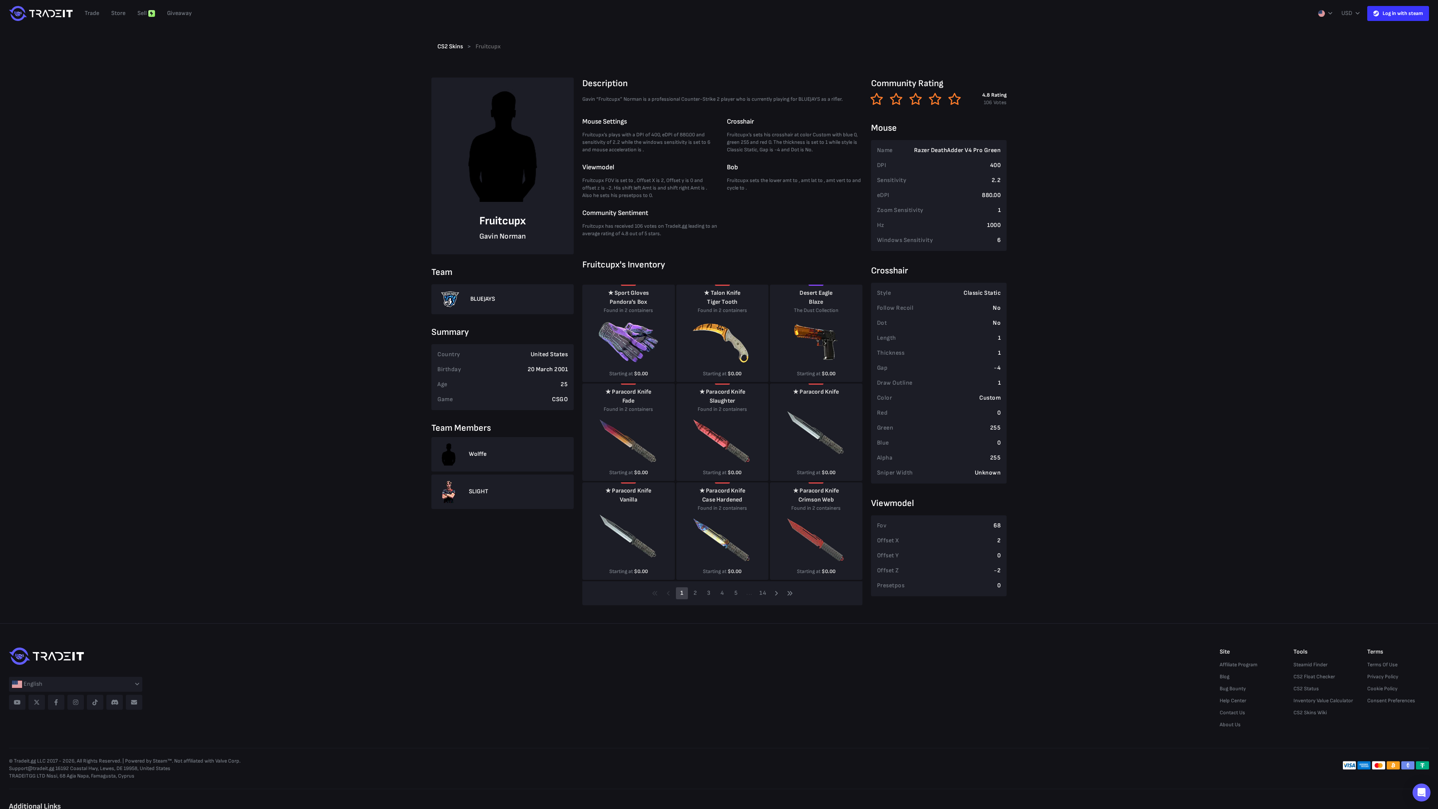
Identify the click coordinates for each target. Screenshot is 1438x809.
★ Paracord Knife (628, 392)
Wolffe (477, 454)
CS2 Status (1306, 688)
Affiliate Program (1239, 664)
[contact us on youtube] (17, 702)
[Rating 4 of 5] (935, 99)
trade (92, 13)
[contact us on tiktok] (95, 702)
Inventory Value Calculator (1323, 700)
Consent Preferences (1391, 700)
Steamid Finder (1310, 664)
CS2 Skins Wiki (1310, 712)
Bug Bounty (1233, 688)
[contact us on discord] (114, 702)
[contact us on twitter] (36, 702)
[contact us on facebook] (56, 702)
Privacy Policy (1382, 676)
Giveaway (179, 13)
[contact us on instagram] (75, 702)
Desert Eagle (816, 293)
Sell (142, 13)
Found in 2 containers (628, 310)
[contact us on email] (134, 702)
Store (118, 13)
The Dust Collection (816, 310)
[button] (1422, 793)
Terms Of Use (1382, 664)
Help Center (1233, 700)
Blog (1224, 676)
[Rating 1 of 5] (876, 99)
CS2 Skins (450, 46)
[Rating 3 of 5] (915, 99)
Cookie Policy (1382, 688)
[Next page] (776, 593)
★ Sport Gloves (628, 293)
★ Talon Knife (722, 293)
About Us (1230, 724)
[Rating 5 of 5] (954, 99)
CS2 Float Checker (1314, 676)
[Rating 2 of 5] (896, 99)
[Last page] (790, 593)
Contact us (1232, 712)
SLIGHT (478, 491)
